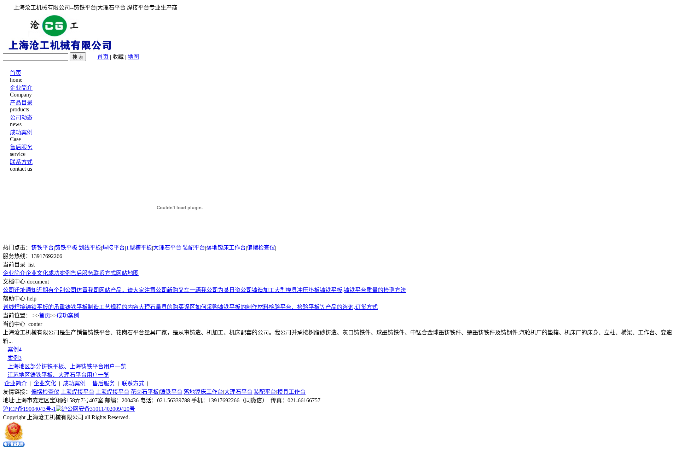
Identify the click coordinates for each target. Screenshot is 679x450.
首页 (103, 57)
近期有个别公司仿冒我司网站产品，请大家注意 (96, 290)
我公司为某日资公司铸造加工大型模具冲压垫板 (260, 290)
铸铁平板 (66, 248)
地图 (133, 57)
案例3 (14, 358)
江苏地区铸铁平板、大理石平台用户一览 (58, 375)
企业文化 (36, 273)
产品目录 (21, 103)
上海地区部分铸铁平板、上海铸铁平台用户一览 (66, 366)
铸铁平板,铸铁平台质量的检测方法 (363, 290)
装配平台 (193, 248)
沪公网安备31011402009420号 (98, 409)
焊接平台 (113, 248)
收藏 (118, 57)
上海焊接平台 (77, 392)
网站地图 (127, 273)
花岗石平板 (144, 392)
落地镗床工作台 (226, 248)
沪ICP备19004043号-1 (29, 409)
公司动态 (21, 118)
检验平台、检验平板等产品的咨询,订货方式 (323, 307)
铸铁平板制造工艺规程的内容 (102, 307)
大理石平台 (167, 248)
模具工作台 (291, 392)
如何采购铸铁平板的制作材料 (232, 307)
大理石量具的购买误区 (167, 307)
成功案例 (21, 132)
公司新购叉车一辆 (178, 290)
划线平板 (90, 248)
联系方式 (21, 162)
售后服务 (21, 147)
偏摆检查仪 (261, 248)
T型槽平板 (139, 248)
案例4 (14, 349)
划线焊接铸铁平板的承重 (34, 307)
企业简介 (21, 88)
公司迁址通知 (20, 290)
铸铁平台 (42, 248)
